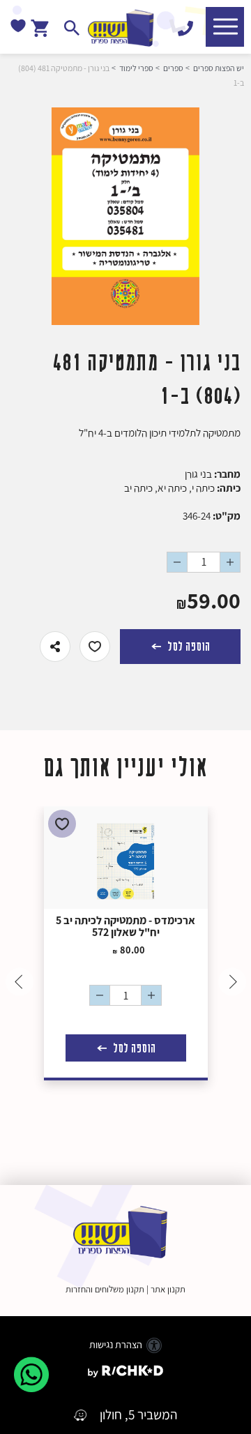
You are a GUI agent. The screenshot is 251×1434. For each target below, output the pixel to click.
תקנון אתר (168, 1289)
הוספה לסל (187, 646)
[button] (225, 27)
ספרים (173, 68)
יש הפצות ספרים (218, 68)
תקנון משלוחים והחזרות (105, 1289)
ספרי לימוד (136, 68)
